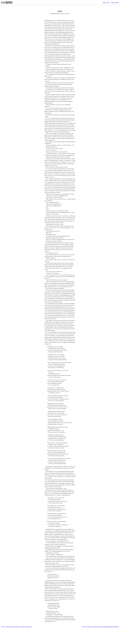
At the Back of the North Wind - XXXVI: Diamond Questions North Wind (100, 626)
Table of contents (115, 2)
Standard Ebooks (6, 2)
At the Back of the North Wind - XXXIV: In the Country (16, 626)
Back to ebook (106, 2)
